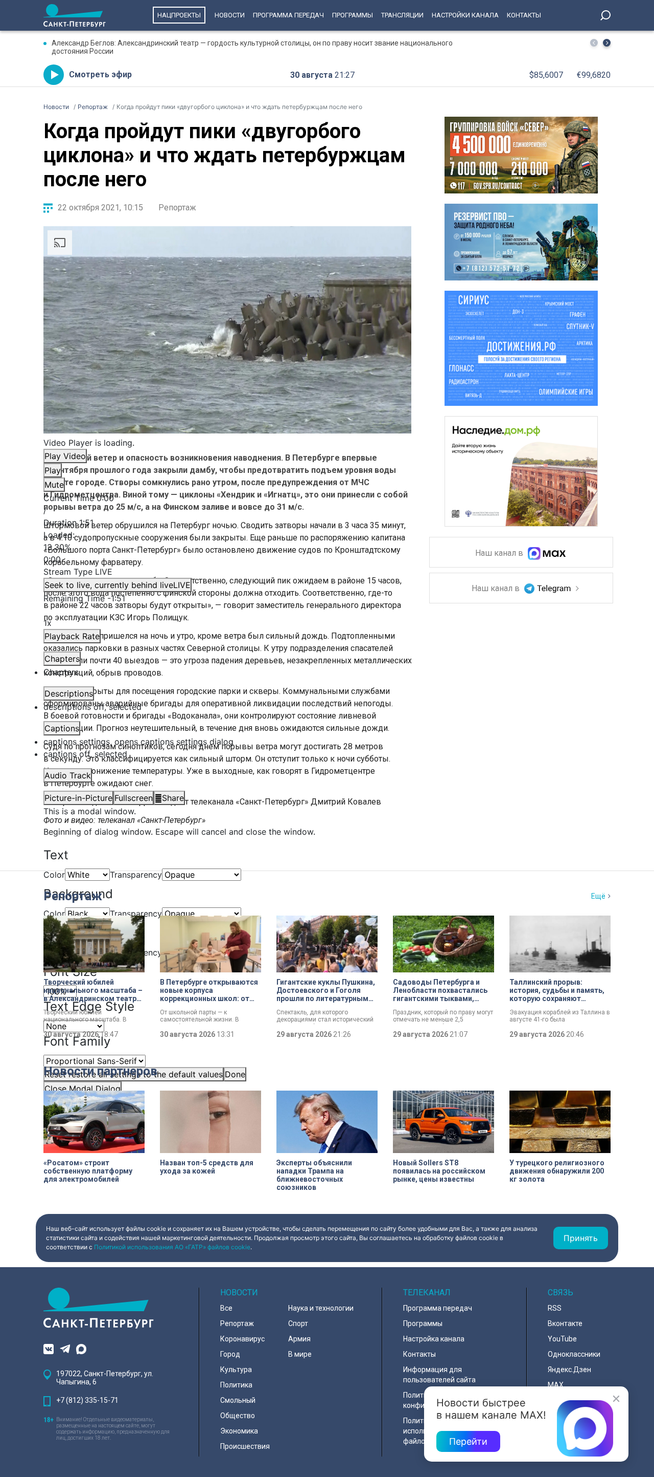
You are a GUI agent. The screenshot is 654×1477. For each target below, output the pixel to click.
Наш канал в (500, 553)
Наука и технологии (321, 1308)
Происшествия (245, 1446)
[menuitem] (227, 741)
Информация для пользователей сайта (439, 1374)
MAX (556, 1385)
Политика (236, 1385)
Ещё (598, 896)
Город (230, 1354)
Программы (352, 15)
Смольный (237, 1400)
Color (54, 875)
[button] (607, 43)
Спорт (298, 1323)
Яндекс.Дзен (569, 1369)
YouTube (562, 1339)
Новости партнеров (100, 1071)
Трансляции (402, 15)
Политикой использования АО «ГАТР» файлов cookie (172, 1247)
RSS (555, 1308)
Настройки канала (465, 15)
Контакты (524, 15)
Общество (237, 1415)
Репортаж (177, 207)
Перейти (468, 1441)
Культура (236, 1369)
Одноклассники (574, 1354)
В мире (300, 1354)
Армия (299, 1339)
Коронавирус (242, 1339)
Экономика (239, 1431)
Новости (230, 15)
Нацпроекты (179, 15)
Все (226, 1308)
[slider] (227, 547)
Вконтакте (565, 1323)
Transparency (136, 875)
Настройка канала (433, 1339)
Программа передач (288, 15)
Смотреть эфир (100, 74)
